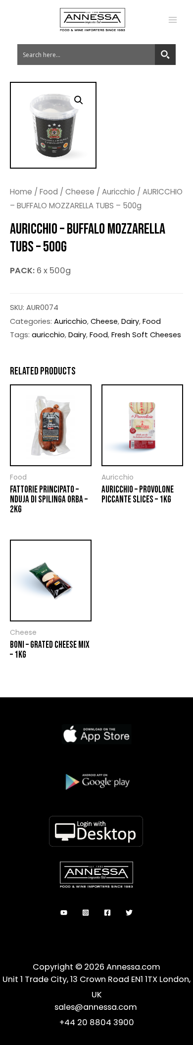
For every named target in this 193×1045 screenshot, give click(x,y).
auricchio (48, 334)
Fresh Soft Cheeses (146, 334)
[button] (79, 100)
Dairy (130, 321)
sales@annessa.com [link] (96, 1007)
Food (49, 191)
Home (21, 191)
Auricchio (118, 191)
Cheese (80, 191)
